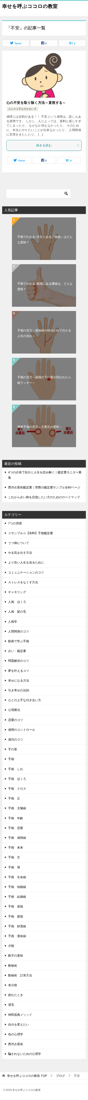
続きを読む (44, 145)
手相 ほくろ (17, 778)
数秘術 (12, 965)
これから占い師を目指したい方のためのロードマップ (44, 497)
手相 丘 (14, 798)
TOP (27, 1075)
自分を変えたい (18, 1024)
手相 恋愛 (15, 828)
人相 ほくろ (17, 602)
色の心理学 (15, 1034)
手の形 (12, 749)
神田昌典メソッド (20, 1014)
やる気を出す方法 (20, 552)
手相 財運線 (17, 926)
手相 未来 (15, 847)
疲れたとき (15, 995)
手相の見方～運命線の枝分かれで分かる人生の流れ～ (44, 333)
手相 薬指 (15, 906)
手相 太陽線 (17, 808)
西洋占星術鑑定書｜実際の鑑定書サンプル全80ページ (44, 487)
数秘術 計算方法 (20, 975)
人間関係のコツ (18, 631)
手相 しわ (15, 769)
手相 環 (14, 867)
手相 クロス (17, 788)
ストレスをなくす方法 (23, 582)
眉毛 (11, 1004)
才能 (11, 945)
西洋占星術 (15, 1044)
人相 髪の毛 (17, 611)
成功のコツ (15, 739)
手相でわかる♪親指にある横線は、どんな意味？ (45, 286)
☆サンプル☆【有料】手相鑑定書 (30, 533)
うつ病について (18, 543)
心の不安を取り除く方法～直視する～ (36, 102)
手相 (11, 759)
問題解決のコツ (18, 660)
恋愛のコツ (15, 720)
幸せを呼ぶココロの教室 (30, 6)
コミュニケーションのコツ (26, 572)
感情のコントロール (21, 729)
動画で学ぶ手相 (18, 641)
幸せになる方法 (18, 680)
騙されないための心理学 (24, 1054)
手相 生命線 (17, 877)
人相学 (12, 621)
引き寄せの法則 (18, 690)
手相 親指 (15, 916)
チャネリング (17, 592)
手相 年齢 (15, 818)
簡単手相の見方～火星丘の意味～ (39, 426)
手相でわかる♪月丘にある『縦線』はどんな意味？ (45, 239)
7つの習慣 (15, 523)
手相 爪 (14, 857)
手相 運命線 (17, 936)
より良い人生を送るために (26, 562)
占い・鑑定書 (17, 651)
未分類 (12, 985)
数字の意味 (15, 955)
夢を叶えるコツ (18, 670)
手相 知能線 (17, 887)
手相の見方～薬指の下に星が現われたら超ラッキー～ (44, 379)
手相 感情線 (17, 837)
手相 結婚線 (17, 896)
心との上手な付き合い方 (22, 108)
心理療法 (14, 710)
